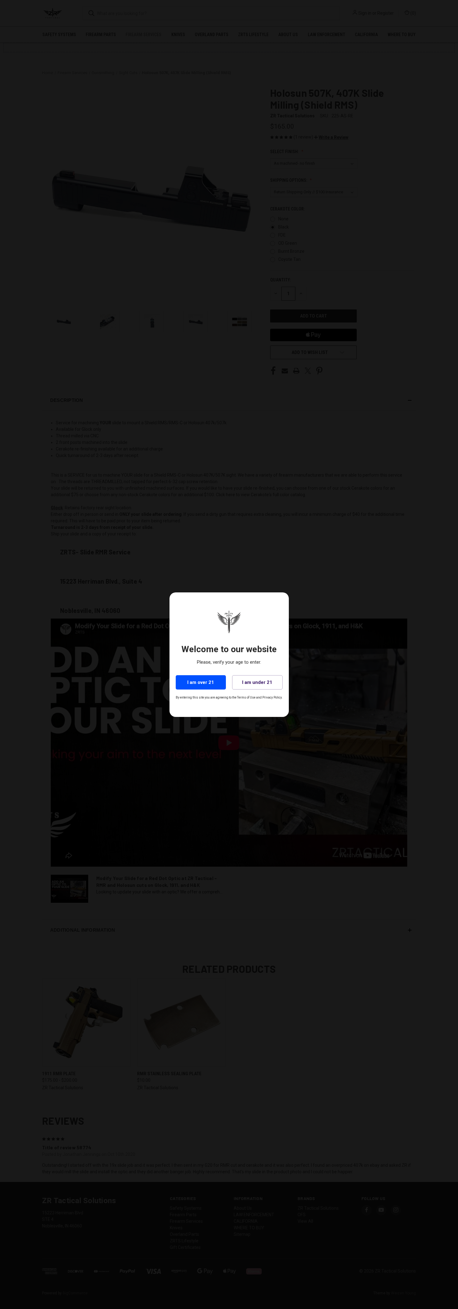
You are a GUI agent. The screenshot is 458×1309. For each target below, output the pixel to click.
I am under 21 (257, 682)
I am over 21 (200, 682)
